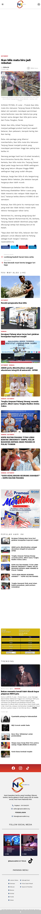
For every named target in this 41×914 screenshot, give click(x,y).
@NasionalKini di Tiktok (17, 861)
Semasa (3, 331)
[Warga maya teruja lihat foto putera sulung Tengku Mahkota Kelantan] (5, 745)
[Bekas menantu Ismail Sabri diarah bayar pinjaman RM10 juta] (20, 675)
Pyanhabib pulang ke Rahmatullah (24, 716)
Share (3, 74)
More (35, 708)
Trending (3, 309)
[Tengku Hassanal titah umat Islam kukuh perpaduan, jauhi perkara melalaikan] (5, 585)
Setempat (4, 300)
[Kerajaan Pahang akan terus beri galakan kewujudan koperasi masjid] (20, 318)
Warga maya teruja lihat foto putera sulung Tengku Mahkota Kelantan (25, 744)
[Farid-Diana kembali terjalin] (5, 754)
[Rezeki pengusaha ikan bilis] (20, 287)
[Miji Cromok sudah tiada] (5, 727)
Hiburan (17, 688)
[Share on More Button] (20, 912)
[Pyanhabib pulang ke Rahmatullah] (5, 719)
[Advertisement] (20, 30)
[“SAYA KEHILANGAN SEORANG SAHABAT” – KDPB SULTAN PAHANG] (20, 459)
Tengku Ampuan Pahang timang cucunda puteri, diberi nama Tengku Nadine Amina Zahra (20, 403)
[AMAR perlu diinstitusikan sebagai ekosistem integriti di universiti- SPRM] (20, 352)
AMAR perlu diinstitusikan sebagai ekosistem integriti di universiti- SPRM (19, 369)
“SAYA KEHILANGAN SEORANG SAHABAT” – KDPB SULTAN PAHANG (20, 476)
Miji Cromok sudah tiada (20, 725)
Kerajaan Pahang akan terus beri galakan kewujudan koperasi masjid (20, 335)
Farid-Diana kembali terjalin (21, 752)
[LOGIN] (39, 4)
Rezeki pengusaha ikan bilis (14, 303)
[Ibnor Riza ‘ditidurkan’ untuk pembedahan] (5, 736)
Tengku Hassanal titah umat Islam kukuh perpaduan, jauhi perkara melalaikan (24, 585)
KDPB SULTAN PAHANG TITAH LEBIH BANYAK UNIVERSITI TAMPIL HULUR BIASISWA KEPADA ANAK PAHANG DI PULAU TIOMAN (18, 440)
